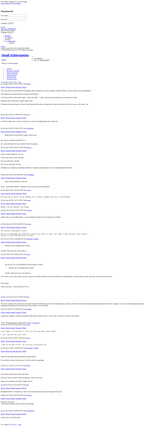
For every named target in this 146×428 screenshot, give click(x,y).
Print (24, 87)
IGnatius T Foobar (33, 239)
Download (35, 323)
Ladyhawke (30, 411)
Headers (19, 87)
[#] (2, 84)
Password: (4, 19)
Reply (3, 87)
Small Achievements (15, 55)
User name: (4, 15)
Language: (4, 23)
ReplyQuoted (10, 87)
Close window (5, 3)
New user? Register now (8, 29)
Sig (28, 297)
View (29, 323)
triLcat (29, 84)
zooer (29, 190)
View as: (36, 60)
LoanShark (30, 128)
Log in (3, 27)
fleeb (28, 365)
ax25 (28, 114)
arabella (29, 309)
